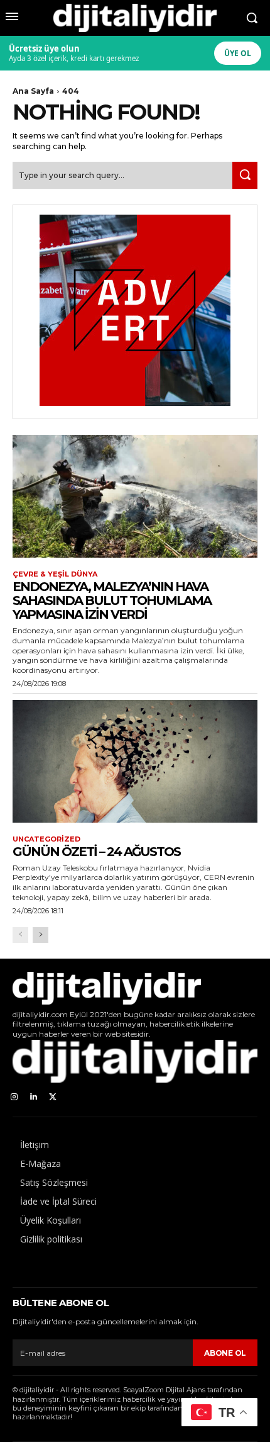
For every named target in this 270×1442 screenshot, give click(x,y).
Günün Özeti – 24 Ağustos (96, 851)
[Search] (244, 175)
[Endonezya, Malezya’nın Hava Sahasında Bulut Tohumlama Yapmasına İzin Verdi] (135, 496)
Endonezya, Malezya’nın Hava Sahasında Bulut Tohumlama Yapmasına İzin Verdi (112, 600)
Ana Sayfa (33, 91)
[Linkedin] (33, 1097)
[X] (53, 1097)
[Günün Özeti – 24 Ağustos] (135, 761)
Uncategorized (46, 839)
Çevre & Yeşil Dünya (55, 574)
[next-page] (40, 935)
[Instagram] (14, 1097)
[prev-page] (20, 935)
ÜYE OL (237, 53)
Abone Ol (225, 1353)
